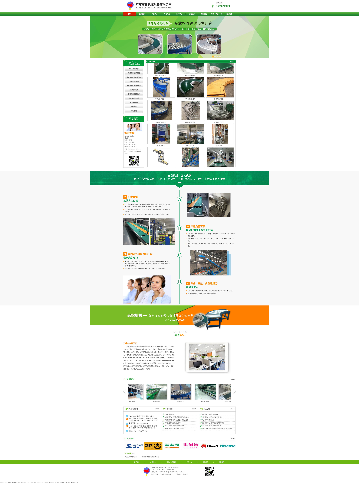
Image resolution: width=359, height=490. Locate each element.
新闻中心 (179, 14)
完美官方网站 (32, 482)
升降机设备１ (160, 148)
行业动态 (207, 409)
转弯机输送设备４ (219, 78)
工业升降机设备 (134, 90)
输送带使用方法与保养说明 (210, 414)
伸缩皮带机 (134, 111)
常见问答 (205, 462)
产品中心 (155, 14)
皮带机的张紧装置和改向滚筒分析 (212, 426)
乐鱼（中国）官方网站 (73, 482)
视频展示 (204, 14)
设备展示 (192, 14)
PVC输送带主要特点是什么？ (173, 423)
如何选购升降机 (133, 418)
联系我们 (221, 462)
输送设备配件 (134, 102)
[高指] (150, 10)
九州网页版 (26, 482)
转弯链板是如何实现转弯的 (136, 425)
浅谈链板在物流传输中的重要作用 (212, 417)
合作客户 (130, 438)
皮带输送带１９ (190, 148)
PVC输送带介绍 (169, 414)
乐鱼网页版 (3, 482)
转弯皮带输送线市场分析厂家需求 (174, 428)
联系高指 (229, 14)
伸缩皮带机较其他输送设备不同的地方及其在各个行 (217, 428)
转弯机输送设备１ (219, 101)
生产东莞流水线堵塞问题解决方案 (174, 426)
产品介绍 (167, 14)
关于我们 (142, 14)
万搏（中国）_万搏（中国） (216, 14)
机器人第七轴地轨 (134, 69)
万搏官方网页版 (129, 343)
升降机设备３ (190, 125)
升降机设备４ (160, 125)
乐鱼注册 (20, 482)
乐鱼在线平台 (63, 482)
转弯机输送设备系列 (134, 94)
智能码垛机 (134, 106)
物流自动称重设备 (134, 98)
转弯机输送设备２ (190, 101)
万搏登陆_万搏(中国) (11, 482)
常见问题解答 (133, 409)
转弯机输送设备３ (160, 101)
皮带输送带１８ (219, 148)
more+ (232, 61)
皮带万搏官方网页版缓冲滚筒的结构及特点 (177, 417)
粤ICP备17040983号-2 (173, 467)
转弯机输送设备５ (190, 78)
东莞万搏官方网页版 (131, 457)
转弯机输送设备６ (160, 78)
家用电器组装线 (134, 81)
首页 (129, 14)
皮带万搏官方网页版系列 (134, 77)
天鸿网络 (185, 474)
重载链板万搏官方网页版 (134, 85)
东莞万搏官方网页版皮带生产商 (150, 457)
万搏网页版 (40, 482)
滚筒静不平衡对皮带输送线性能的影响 (213, 423)
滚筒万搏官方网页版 (134, 73)
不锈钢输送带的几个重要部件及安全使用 (176, 420)
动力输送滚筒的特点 (208, 420)
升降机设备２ (219, 125)
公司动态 (169, 409)
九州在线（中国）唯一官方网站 (51, 482)
